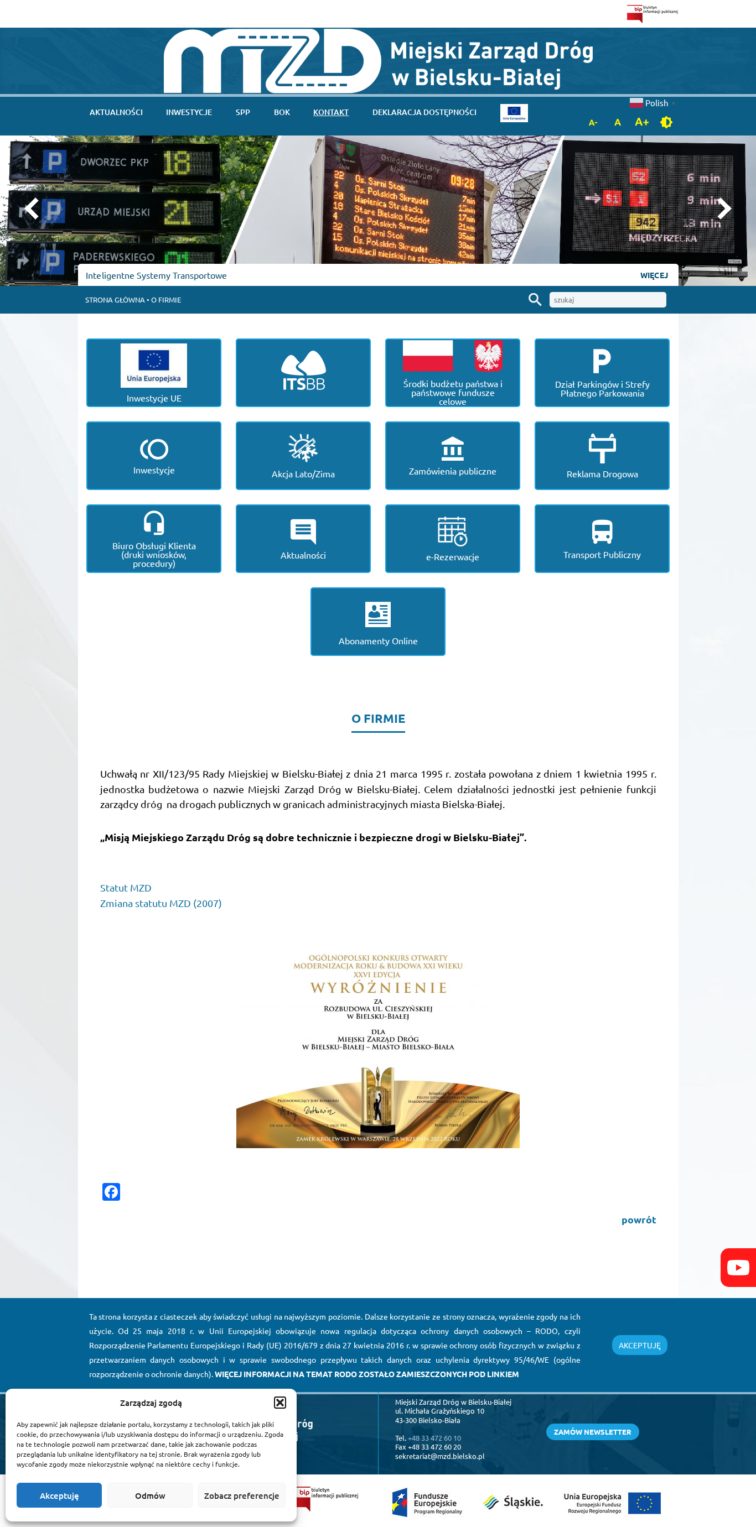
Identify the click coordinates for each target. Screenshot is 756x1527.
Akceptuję (59, 1495)
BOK (282, 112)
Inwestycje (189, 112)
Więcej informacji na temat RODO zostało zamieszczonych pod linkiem (367, 1374)
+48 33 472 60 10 (434, 1437)
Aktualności (116, 112)
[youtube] (738, 1267)
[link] (378, 61)
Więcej (653, 275)
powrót (639, 1219)
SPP (243, 112)
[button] (280, 1402)
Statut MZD (126, 887)
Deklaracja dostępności (424, 112)
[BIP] (653, 14)
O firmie (166, 299)
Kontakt (331, 112)
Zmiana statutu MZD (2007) (161, 903)
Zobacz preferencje (241, 1495)
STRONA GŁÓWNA (115, 299)
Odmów (150, 1495)
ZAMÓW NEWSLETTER (592, 1431)
